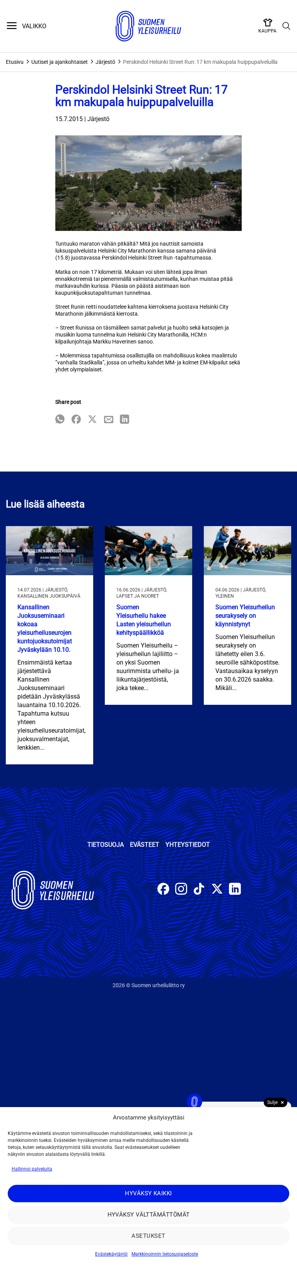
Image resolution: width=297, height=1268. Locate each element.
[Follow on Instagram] (181, 890)
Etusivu (15, 62)
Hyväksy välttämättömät (149, 1214)
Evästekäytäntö (111, 1254)
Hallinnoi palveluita (32, 1169)
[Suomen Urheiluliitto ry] (148, 26)
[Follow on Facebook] (163, 890)
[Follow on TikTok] (199, 890)
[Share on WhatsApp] (60, 420)
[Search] (286, 26)
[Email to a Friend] (108, 420)
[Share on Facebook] (76, 420)
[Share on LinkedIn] (124, 420)
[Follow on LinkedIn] (235, 890)
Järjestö (105, 62)
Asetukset (148, 1235)
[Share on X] (92, 420)
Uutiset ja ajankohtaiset (59, 62)
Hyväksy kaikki (148, 1193)
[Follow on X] (217, 890)
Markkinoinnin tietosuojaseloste (164, 1254)
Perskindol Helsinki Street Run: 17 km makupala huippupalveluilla (200, 62)
